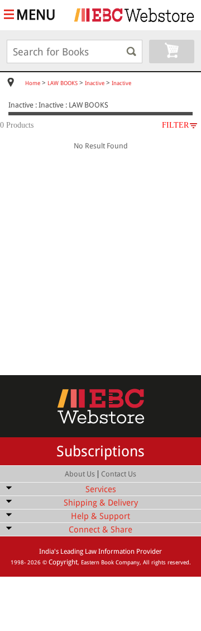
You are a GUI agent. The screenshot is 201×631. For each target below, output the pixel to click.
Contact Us (118, 474)
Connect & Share (100, 530)
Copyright (63, 562)
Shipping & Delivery (101, 503)
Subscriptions (100, 451)
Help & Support (100, 516)
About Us (80, 474)
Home (32, 83)
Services (100, 489)
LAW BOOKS (62, 83)
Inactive (94, 83)
